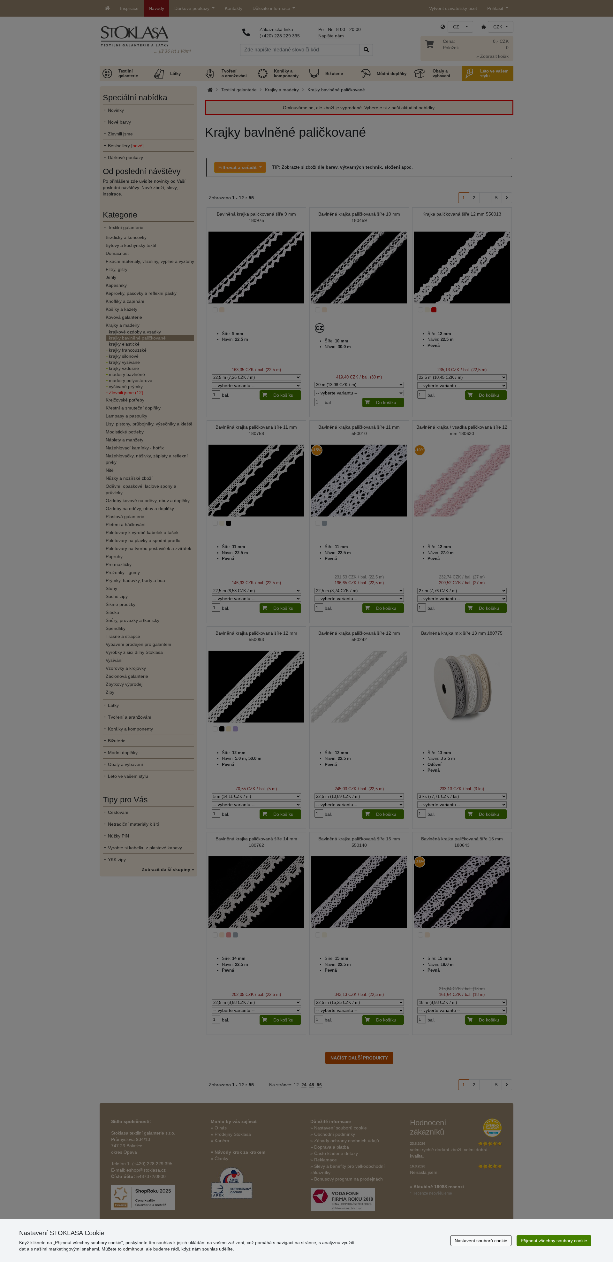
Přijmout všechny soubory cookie (554, 1240)
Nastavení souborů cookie (481, 1240)
